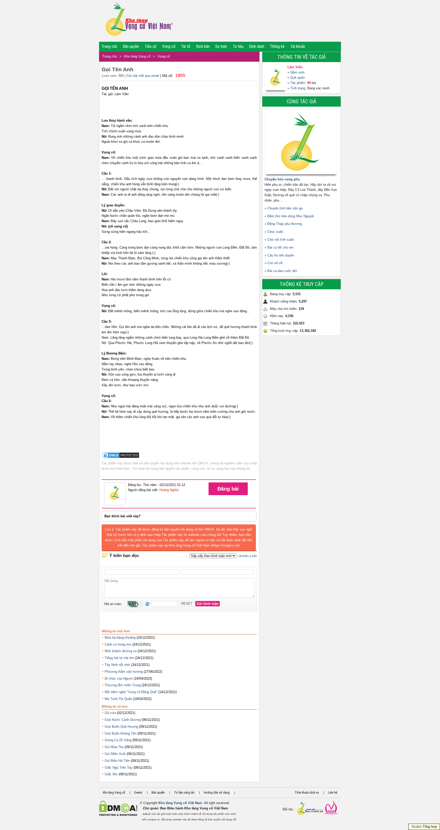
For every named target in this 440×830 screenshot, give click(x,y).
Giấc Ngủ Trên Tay (118, 767)
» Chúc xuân (274, 232)
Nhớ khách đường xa (120, 651)
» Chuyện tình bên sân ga (283, 208)
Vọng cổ (168, 46)
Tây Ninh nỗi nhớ (117, 665)
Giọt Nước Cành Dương (123, 720)
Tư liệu (238, 46)
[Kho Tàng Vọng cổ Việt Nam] (139, 21)
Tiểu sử (151, 46)
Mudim (417, 826)
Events (138, 792)
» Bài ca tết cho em (279, 247)
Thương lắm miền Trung (123, 685)
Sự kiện (221, 46)
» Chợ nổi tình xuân (279, 239)
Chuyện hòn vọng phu (282, 179)
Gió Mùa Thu (114, 747)
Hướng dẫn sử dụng (217, 792)
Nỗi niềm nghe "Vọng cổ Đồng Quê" (131, 692)
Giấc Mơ (111, 774)
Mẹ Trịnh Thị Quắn (118, 699)
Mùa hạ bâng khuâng (120, 637)
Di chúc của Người (119, 678)
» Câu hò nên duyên (279, 255)
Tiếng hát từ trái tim (119, 658)
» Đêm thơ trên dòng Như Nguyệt (289, 216)
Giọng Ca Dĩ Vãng (118, 740)
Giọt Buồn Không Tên (120, 733)
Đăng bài (228, 489)
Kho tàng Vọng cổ (137, 56)
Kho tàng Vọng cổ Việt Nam (180, 803)
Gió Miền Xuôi (115, 754)
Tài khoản (297, 46)
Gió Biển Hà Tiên (117, 761)
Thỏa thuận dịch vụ (307, 792)
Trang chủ (109, 46)
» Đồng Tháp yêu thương (283, 224)
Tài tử (185, 46)
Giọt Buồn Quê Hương (121, 726)
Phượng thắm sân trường (124, 672)
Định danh (256, 46)
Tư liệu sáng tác (184, 792)
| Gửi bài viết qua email (142, 76)
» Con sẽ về (273, 263)
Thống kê (277, 46)
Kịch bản (203, 46)
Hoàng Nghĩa (168, 490)
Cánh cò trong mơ (118, 644)
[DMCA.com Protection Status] (121, 458)
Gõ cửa (110, 713)
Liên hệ (332, 792)
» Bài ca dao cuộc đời (281, 271)
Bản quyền (131, 46)
